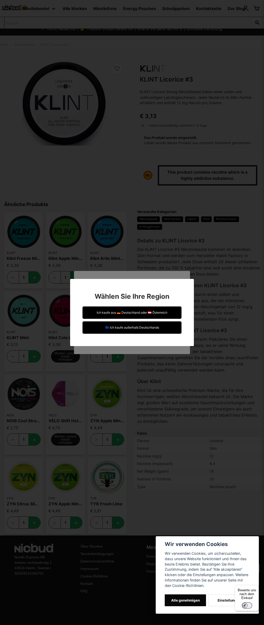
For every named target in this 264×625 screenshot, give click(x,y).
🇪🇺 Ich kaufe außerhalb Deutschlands (132, 327)
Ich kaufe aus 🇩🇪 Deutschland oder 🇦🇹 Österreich (132, 312)
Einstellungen (229, 600)
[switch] (247, 605)
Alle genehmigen (185, 600)
